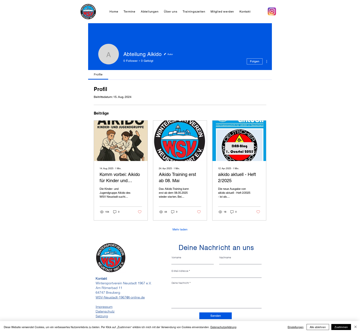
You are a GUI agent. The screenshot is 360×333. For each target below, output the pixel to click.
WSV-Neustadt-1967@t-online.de (120, 297)
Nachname (225, 257)
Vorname (176, 257)
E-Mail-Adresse (180, 271)
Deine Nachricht (180, 283)
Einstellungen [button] (296, 327)
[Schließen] (355, 327)
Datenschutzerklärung (223, 327)
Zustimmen (341, 327)
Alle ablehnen (318, 327)
